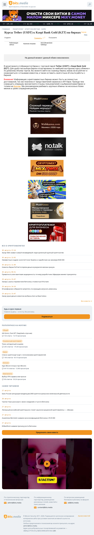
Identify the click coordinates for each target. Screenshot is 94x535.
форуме (17, 86)
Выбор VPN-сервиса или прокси (14, 377)
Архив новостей (84, 516)
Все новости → (86, 301)
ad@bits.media (73, 503)
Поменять (38, 38)
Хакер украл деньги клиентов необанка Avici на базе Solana (24, 296)
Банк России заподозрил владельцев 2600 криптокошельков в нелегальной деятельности (36, 394)
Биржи (83, 32)
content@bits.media (45, 507)
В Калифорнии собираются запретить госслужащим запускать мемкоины (29, 289)
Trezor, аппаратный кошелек (12, 344)
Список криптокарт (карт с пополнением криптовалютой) (24, 355)
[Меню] (4, 4)
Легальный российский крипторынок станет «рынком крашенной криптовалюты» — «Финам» (37, 410)
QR (54, 531)
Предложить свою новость (47, 432)
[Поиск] (89, 4)
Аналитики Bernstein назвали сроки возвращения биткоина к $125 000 (28, 418)
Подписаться (47, 317)
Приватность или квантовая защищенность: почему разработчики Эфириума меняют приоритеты (39, 274)
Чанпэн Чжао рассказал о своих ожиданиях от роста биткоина (25, 402)
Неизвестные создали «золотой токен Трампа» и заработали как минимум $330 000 (33, 260)
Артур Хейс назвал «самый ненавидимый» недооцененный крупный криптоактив (33, 253)
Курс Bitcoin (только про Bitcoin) (14, 366)
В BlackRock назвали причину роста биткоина (19, 426)
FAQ (85, 35)
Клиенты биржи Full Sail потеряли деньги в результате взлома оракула (28, 267)
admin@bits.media (14, 503)
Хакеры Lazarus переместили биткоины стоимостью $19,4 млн (25, 282)
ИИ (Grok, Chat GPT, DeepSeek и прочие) (17, 333)
